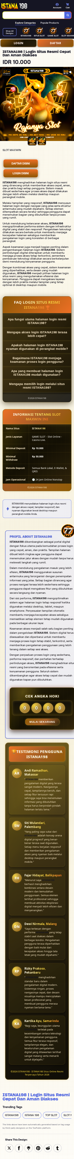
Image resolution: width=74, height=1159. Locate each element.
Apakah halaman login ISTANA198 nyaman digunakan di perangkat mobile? (37, 347)
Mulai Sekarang (42, 721)
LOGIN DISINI (21, 173)
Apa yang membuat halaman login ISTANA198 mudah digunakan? (37, 372)
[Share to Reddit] (48, 1147)
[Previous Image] (3, 104)
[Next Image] (71, 104)
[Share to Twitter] (9, 1147)
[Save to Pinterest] (38, 1147)
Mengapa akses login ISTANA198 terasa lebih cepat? (37, 334)
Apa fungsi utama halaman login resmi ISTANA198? (37, 321)
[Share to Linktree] (28, 1147)
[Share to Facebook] (19, 1147)
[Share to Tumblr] (57, 1147)
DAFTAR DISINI (21, 163)
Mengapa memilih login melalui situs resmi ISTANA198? (37, 385)
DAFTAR (55, 43)
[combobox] (34, 15)
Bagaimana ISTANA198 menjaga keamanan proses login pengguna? (37, 359)
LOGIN (18, 43)
